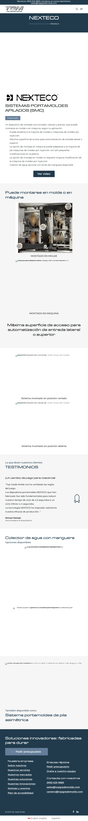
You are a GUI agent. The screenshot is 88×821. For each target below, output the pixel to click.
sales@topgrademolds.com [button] (63, 787)
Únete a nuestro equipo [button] (61, 771)
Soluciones (42, 24)
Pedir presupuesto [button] (58, 766)
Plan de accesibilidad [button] (20, 793)
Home (32, 24)
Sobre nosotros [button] (17, 765)
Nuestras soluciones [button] (20, 779)
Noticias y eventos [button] (19, 788)
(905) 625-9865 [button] (55, 782)
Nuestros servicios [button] (19, 770)
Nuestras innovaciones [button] (21, 784)
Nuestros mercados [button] (20, 774)
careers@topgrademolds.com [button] (65, 791)
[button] (81, 9)
